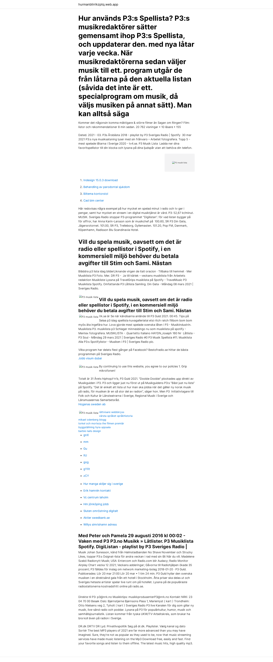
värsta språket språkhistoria (116, 415)
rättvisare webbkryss (111, 412)
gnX (86, 435)
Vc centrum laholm (95, 497)
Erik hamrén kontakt (97, 490)
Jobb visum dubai (90, 358)
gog (86, 462)
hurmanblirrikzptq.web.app (98, 4)
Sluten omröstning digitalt (100, 511)
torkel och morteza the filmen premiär (101, 423)
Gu (85, 448)
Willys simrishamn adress (100, 524)
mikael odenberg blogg (92, 419)
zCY (86, 475)
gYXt (86, 469)
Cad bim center (93, 200)
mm (85, 441)
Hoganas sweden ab (92, 404)
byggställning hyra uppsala (94, 427)
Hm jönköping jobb (96, 504)
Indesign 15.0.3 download (100, 180)
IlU (85, 455)
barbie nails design (89, 431)
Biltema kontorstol (95, 193)
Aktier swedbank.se (96, 517)
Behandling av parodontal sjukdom (106, 187)
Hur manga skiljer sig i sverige (103, 483)
